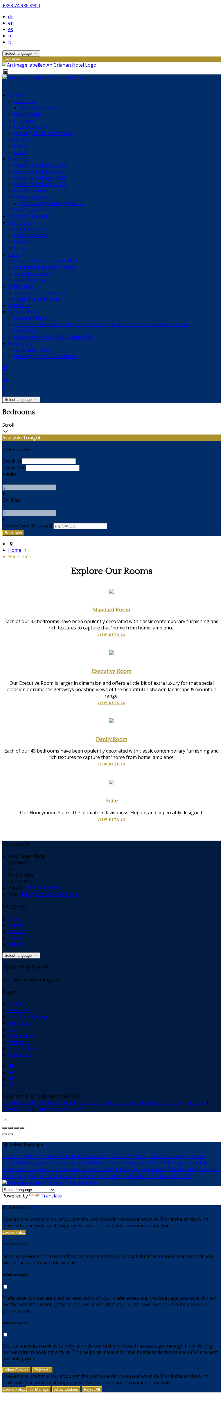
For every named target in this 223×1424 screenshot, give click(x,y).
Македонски (36, 1163)
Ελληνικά (119, 1156)
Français (17, 937)
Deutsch (17, 918)
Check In (11, 461)
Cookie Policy (16, 1109)
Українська (153, 1169)
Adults (9, 474)
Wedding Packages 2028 (40, 178)
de (10, 16)
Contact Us (20, 343)
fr (10, 35)
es (10, 29)
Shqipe (121, 1176)
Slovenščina (143, 1176)
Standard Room (31, 229)
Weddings (19, 159)
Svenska (87, 1176)
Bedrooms (20, 222)
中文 (186, 1176)
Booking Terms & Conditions (45, 356)
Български (110, 1163)
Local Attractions (32, 127)
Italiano (16, 944)
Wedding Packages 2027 (40, 171)
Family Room (28, 241)
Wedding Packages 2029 (40, 184)
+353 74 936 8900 (21, 5)
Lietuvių (197, 1156)
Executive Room (31, 235)
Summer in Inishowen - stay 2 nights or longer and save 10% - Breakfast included (102, 324)
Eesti (136, 1156)
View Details (111, 635)
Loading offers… (31, 318)
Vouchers (18, 305)
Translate (51, 1196)
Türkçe (122, 1169)
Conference (21, 286)
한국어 (189, 1169)
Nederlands (101, 1169)
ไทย (136, 1169)
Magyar (179, 1163)
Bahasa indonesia (21, 1169)
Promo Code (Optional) (27, 526)
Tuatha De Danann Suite (41, 292)
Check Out (13, 467)
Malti (91, 1163)
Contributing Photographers (51, 203)
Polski (8, 1176)
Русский (48, 1176)
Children (11, 500)
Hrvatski (198, 1163)
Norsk (80, 1169)
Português (209, 1169)
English (16, 925)
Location (23, 120)
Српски (105, 1176)
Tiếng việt (27, 1176)
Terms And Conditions (60, 1109)
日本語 (174, 1169)
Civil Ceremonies (32, 190)
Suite (19, 248)
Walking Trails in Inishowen (44, 133)
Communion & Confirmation (44, 267)
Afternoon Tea (30, 280)
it (9, 42)
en (11, 23)
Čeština (154, 1163)
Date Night (26, 331)
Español (17, 931)
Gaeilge (179, 1156)
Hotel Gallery (28, 114)
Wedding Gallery (32, 197)
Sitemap (196, 1102)
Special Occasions (33, 273)
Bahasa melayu (67, 1163)
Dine (13, 254)
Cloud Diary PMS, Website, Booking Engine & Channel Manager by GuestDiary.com (92, 1102)
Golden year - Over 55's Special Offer (53, 337)
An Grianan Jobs (31, 350)
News (20, 152)
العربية (148, 1156)
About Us (24, 101)
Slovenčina (169, 1176)
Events (21, 146)
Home (15, 95)
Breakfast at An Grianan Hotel (47, 261)
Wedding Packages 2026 (40, 165)
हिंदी (166, 1163)
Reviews (22, 139)
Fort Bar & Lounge (28, 216)
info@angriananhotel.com (50, 894)
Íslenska (64, 1169)
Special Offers (23, 311)
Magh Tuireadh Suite (37, 299)
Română (67, 1176)
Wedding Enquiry (32, 210)
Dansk (101, 1156)
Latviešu (11, 1163)
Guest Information (40, 108)
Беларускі (134, 1163)
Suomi (163, 1156)
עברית (47, 1169)
